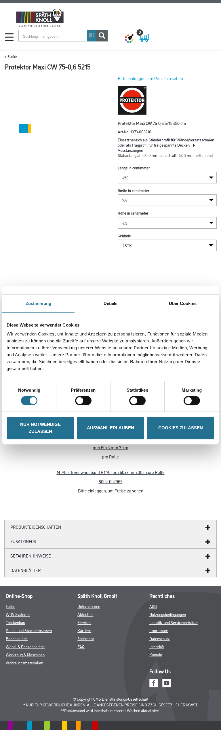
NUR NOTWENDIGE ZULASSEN (40, 428)
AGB (153, 606)
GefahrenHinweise (30, 556)
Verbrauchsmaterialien (24, 662)
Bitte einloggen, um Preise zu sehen (150, 78)
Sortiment (85, 638)
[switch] (85, 400)
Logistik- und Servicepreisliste (173, 622)
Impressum (158, 630)
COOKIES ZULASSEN (180, 427)
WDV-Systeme (18, 614)
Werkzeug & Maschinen (25, 654)
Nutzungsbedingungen (167, 614)
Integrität (156, 646)
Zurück (12, 56)
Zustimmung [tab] (38, 303)
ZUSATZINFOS (23, 541)
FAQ (81, 646)
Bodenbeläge (17, 638)
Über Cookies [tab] (183, 303)
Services (84, 622)
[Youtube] (166, 682)
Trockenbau (15, 622)
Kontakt (155, 654)
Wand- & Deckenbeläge (25, 646)
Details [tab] (111, 303)
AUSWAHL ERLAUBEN (110, 427)
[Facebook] (153, 682)
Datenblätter (25, 570)
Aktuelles (85, 614)
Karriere (84, 630)
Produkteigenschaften (35, 527)
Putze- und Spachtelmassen (29, 630)
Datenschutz (159, 638)
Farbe (10, 606)
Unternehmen (88, 606)
